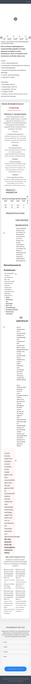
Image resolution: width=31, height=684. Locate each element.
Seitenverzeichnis (18, 681)
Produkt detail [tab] (14, 108)
